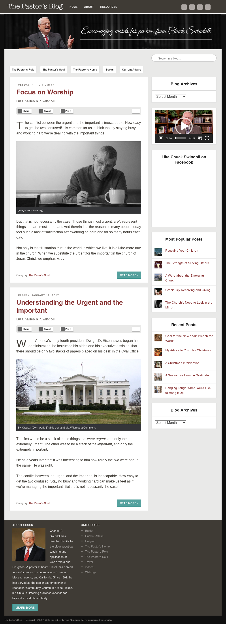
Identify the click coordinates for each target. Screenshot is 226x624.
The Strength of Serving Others (187, 263)
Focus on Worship (44, 91)
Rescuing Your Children (181, 250)
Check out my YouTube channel (200, 7)
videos (89, 567)
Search (155, 58)
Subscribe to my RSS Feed (208, 7)
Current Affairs (131, 69)
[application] (184, 126)
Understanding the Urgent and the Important (69, 306)
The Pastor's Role (96, 551)
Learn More (25, 607)
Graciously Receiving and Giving (188, 290)
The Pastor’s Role (23, 69)
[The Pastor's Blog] (112, 31)
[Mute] (200, 138)
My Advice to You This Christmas (188, 350)
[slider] (180, 138)
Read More (129, 275)
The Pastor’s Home (85, 69)
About (89, 7)
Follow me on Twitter (184, 7)
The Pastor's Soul (39, 275)
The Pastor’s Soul (54, 69)
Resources (108, 7)
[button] (184, 126)
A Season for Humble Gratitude (187, 375)
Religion (90, 541)
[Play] (161, 138)
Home (73, 7)
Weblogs (90, 572)
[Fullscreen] (207, 138)
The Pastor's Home (97, 546)
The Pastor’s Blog (35, 6)
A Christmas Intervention (182, 363)
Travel (89, 562)
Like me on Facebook (192, 7)
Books (109, 69)
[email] (136, 111)
